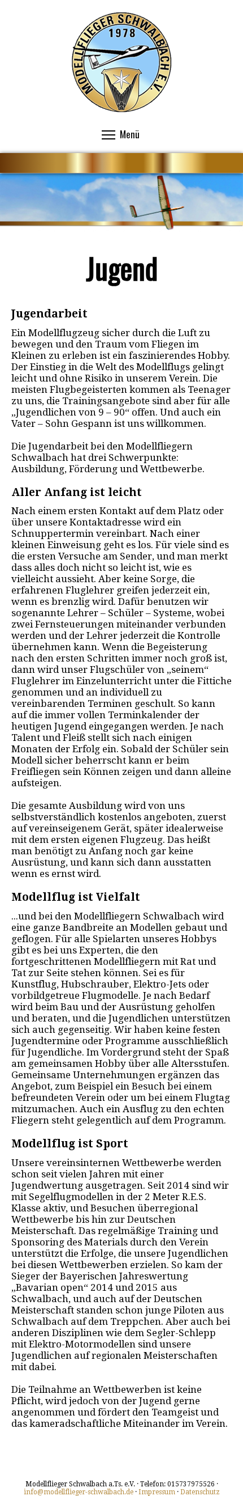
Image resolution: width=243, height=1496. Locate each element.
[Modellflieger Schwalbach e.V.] (121, 110)
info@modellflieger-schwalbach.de (78, 1492)
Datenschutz (200, 1492)
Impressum (156, 1492)
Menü (130, 134)
